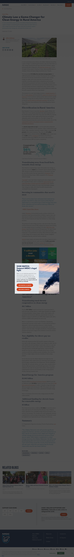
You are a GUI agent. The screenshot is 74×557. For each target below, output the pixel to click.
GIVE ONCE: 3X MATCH (24, 289)
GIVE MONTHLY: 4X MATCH (25, 285)
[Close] (58, 264)
